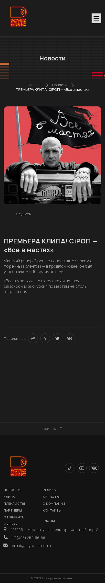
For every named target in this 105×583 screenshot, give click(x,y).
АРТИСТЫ (51, 497)
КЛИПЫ (10, 497)
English (49, 521)
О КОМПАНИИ (54, 504)
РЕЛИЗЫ (50, 490)
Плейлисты (14, 504)
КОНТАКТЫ (52, 510)
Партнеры (13, 510)
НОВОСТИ (12, 490)
